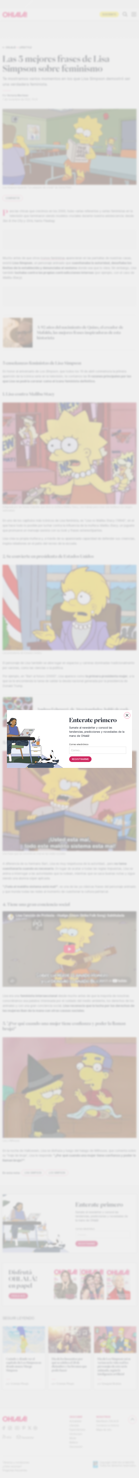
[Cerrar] (127, 715)
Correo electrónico (78, 744)
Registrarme (80, 759)
